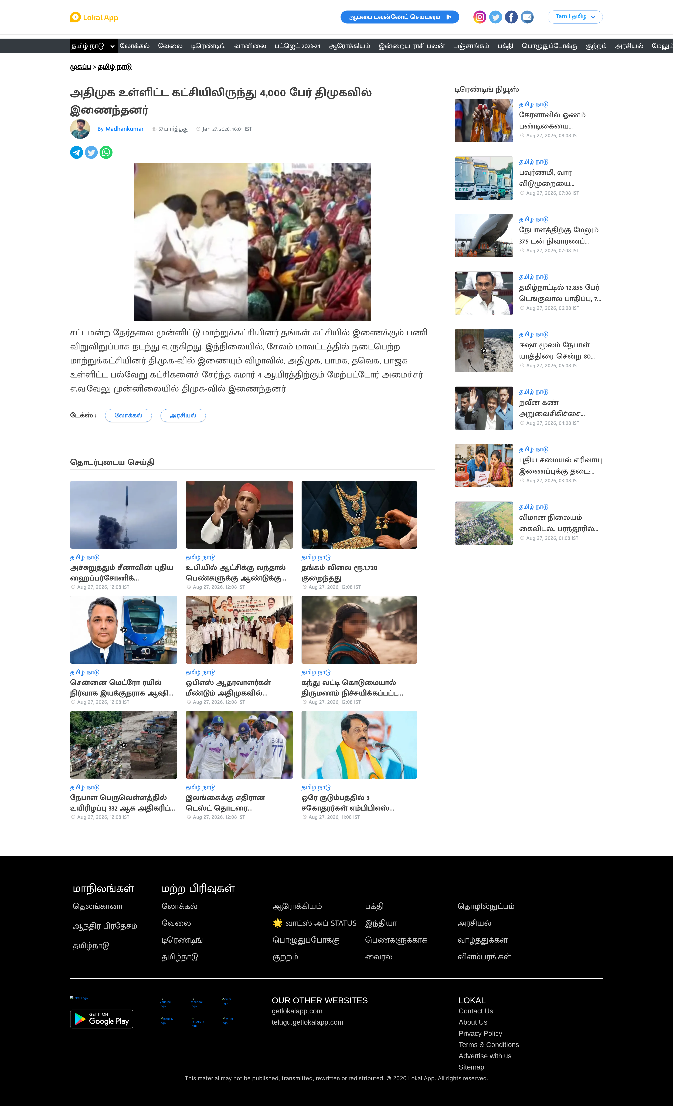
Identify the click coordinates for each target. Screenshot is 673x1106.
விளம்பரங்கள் (484, 957)
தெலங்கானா (98, 906)
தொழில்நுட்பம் (486, 906)
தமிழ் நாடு (88, 46)
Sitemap (471, 1067)
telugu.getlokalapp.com (307, 1022)
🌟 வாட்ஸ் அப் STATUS (315, 923)
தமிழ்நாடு (91, 946)
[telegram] (77, 154)
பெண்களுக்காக (396, 940)
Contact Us (476, 1011)
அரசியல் (474, 923)
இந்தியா (381, 923)
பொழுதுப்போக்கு (306, 940)
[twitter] (92, 154)
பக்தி (374, 906)
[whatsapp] (107, 154)
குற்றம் (285, 957)
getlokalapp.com (297, 1011)
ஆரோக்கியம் (297, 906)
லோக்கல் (180, 906)
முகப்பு (81, 67)
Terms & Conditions (489, 1044)
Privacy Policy (480, 1033)
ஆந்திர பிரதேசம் (105, 926)
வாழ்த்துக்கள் (483, 940)
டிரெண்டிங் (182, 940)
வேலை (176, 923)
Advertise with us (485, 1056)
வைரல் (379, 957)
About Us (473, 1022)
